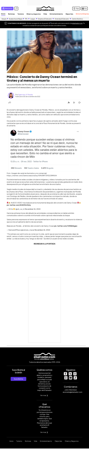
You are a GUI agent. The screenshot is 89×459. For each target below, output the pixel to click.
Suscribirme (18, 379)
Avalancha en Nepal (15, 19)
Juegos (32, 19)
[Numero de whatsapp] (66, 379)
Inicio (3, 14)
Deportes (69, 14)
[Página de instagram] (75, 375)
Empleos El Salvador (45, 19)
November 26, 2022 (32, 209)
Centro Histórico (77, 19)
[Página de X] (70, 375)
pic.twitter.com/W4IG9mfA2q (19, 205)
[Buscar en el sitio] (16, 8)
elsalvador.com (77, 23)
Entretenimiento (56, 14)
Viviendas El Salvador (62, 19)
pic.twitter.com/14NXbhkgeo (65, 226)
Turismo (20, 14)
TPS (26, 19)
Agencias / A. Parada (25, 95)
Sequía (4, 19)
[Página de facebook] (65, 375)
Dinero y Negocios (72, 441)
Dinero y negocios (34, 14)
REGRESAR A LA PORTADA (44, 244)
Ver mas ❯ (44, 395)
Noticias (11, 14)
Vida (45, 14)
